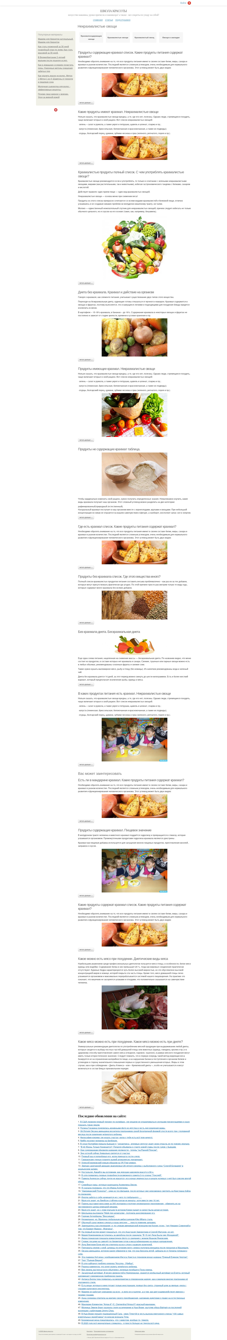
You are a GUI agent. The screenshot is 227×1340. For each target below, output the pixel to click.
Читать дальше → (86, 103)
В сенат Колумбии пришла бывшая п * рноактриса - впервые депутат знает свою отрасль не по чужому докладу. (135, 1143)
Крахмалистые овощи (118, 37)
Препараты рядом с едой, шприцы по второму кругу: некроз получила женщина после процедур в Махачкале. (135, 1247)
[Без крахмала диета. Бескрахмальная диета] (134, 645)
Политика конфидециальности (96, 1334)
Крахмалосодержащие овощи (91, 37)
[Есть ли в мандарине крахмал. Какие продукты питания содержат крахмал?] (134, 806)
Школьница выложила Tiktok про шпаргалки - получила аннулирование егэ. (118, 1212)
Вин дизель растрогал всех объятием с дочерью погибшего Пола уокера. (117, 1269)
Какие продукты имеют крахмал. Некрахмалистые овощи (118, 112)
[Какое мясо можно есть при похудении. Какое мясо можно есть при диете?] (134, 1087)
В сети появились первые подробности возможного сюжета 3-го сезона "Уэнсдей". (121, 1175)
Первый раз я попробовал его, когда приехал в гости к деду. (110, 1156)
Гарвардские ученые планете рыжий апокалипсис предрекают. (112, 1159)
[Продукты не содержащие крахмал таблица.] (134, 474)
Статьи (109, 20)
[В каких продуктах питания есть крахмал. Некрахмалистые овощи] (134, 739)
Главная (98, 20)
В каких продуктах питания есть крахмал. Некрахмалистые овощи (124, 693)
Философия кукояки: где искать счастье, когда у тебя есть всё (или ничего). (116, 1137)
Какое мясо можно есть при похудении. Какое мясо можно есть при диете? (130, 1042)
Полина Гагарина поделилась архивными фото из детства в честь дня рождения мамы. (123, 1127)
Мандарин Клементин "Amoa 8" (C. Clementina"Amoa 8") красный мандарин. (118, 1304)
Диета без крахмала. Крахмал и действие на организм (116, 292)
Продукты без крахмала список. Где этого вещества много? (119, 576)
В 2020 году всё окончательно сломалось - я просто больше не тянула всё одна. (120, 1323)
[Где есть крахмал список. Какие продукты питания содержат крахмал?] (134, 552)
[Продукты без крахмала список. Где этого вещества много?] (134, 605)
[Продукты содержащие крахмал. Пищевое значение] (134, 870)
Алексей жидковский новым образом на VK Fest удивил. (108, 1162)
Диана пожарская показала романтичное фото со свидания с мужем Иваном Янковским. (124, 1238)
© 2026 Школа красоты (46, 1331)
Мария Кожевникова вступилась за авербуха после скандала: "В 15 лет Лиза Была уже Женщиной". (130, 1235)
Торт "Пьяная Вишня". (92, 1260)
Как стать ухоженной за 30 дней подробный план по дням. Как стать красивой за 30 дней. (55, 50)
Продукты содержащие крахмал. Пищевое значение (114, 830)
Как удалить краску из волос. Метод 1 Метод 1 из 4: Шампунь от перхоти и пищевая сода (55, 79)
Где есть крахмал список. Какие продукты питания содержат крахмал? (127, 526)
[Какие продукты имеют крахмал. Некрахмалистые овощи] (134, 148)
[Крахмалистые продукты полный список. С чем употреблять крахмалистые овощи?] (134, 247)
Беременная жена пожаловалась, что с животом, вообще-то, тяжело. (115, 1320)
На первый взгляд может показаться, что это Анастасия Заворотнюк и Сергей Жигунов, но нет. (127, 1231)
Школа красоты (113, 11)
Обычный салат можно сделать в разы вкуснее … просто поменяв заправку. (118, 1222)
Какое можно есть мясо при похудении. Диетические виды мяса (123, 959)
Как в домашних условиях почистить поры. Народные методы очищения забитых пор (55, 68)
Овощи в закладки (171, 37)
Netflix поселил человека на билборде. (99, 1140)
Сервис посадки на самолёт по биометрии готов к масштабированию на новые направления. (127, 1241)
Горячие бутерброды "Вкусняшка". (98, 1216)
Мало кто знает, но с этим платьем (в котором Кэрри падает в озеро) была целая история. (125, 1209)
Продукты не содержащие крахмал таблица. (109, 449)
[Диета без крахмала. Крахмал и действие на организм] (134, 337)
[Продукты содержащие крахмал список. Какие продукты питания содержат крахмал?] (134, 85)
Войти (183, 2)
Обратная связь (140, 1331)
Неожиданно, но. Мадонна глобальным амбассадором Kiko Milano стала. (117, 1219)
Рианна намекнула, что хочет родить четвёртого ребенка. (109, 1266)
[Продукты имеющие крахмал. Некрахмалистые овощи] (134, 415)
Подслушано (122, 20)
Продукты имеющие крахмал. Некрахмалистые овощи (116, 369)
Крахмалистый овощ (144, 37)
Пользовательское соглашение (104, 1331)
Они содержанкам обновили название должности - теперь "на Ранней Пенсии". (119, 1150)
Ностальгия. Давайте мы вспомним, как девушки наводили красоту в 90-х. (117, 1172)
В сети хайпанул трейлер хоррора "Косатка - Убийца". (107, 1263)
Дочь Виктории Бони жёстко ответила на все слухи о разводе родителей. (116, 1244)
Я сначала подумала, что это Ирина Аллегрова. (104, 1187)
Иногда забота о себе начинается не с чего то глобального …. (111, 1197)
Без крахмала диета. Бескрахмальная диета (109, 632)
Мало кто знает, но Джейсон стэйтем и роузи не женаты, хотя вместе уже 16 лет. (120, 1200)
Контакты (90, 1331)
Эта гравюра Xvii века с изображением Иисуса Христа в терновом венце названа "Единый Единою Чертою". (134, 1257)
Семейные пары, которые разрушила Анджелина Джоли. (109, 1184)
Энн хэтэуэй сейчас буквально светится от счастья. (105, 1153)
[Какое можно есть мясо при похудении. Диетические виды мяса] (134, 1007)
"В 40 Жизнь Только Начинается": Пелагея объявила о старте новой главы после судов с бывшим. (128, 1146)
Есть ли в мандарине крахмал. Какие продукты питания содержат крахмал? (131, 780)
